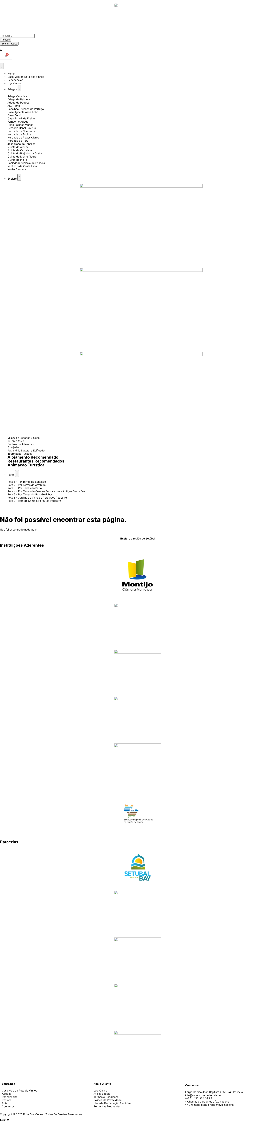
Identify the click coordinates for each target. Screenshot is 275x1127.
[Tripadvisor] (8, 1120)
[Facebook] (1, 1120)
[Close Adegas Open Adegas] (19, 88)
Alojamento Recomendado (32, 457)
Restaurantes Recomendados (35, 461)
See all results (9, 43)
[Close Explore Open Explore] (19, 177)
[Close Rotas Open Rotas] (17, 473)
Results (5, 39)
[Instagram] (4, 1120)
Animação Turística (26, 465)
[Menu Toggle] (2, 66)
